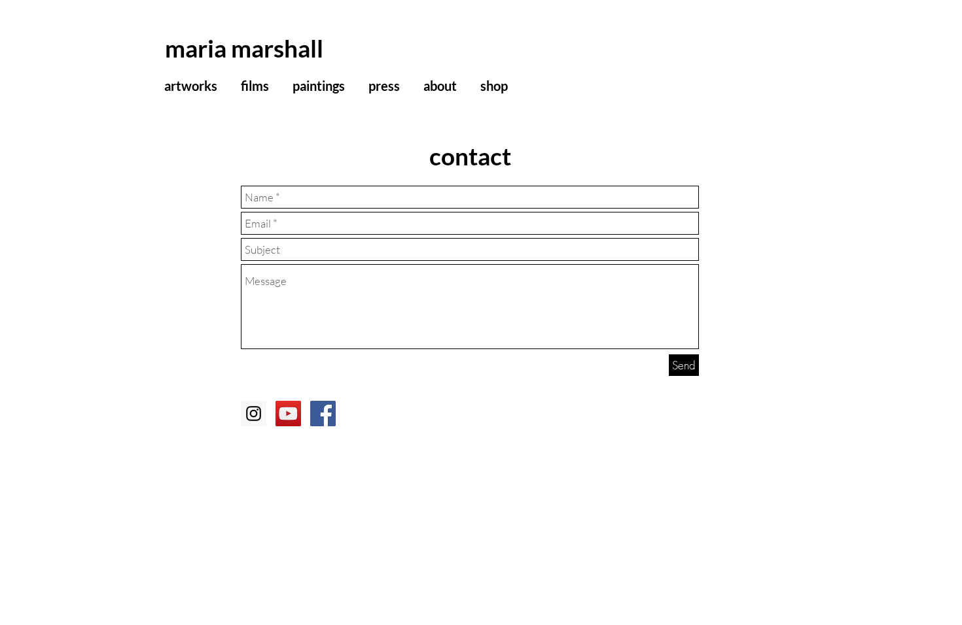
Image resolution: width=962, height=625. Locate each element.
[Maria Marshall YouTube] (288, 413)
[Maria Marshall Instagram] (253, 413)
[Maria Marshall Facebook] (323, 413)
